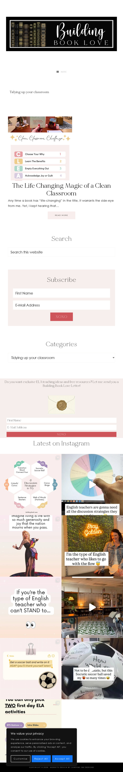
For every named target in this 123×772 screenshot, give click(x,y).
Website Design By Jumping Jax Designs (72, 767)
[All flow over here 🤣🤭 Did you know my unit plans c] (92, 546)
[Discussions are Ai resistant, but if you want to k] (92, 484)
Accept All (62, 758)
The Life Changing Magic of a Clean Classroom (61, 189)
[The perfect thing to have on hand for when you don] (31, 668)
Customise (21, 758)
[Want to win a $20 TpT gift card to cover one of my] (31, 607)
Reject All (41, 758)
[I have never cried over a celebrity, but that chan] (31, 546)
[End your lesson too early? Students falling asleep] (92, 668)
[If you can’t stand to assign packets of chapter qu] (92, 607)
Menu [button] (64, 72)
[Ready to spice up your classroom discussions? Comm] (31, 484)
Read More (61, 215)
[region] (41, 747)
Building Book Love (61, 34)
